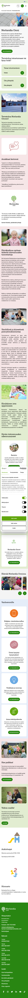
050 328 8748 (5, 960)
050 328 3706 (5, 950)
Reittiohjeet (5, 931)
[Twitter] (11, 991)
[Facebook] (3, 991)
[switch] (24, 502)
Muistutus (4, 983)
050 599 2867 (5, 964)
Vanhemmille (5, 975)
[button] (25, 1)
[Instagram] (7, 991)
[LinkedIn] (16, 991)
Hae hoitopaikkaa (7, 972)
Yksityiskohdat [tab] (14, 472)
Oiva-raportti (5, 986)
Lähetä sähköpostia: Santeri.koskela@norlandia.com (11, 928)
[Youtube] (20, 991)
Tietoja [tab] (22, 472)
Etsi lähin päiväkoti (7, 978)
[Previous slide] (20, 593)
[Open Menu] (26, 6)
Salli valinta (14, 523)
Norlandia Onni (16, 10)
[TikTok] (24, 991)
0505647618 (5, 941)
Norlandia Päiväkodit (6, 10)
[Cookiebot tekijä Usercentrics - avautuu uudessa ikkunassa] (20, 469)
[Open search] (18, 5)
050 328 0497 (5, 946)
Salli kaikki (14, 518)
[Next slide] (25, 593)
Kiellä (14, 528)
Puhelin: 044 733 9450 (8, 925)
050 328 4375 (5, 955)
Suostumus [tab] (5, 472)
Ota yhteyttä (5, 981)
